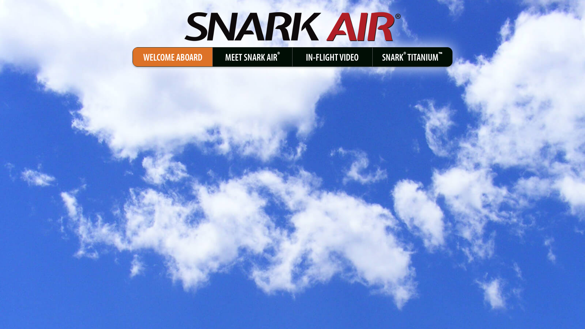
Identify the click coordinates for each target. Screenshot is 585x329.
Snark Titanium (412, 56)
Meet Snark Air (252, 56)
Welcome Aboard (172, 57)
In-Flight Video (332, 57)
